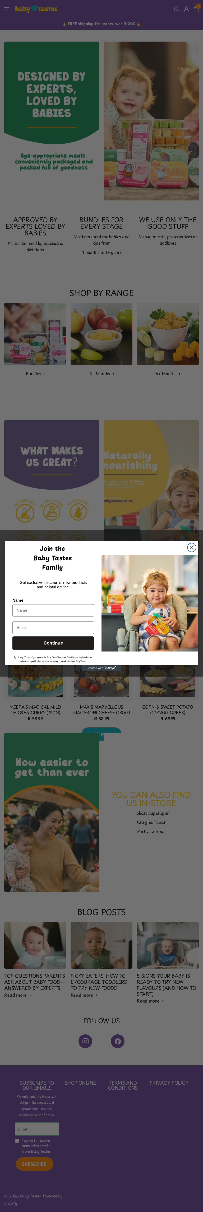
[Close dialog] (191, 547)
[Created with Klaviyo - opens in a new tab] (101, 668)
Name (17, 600)
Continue (53, 643)
